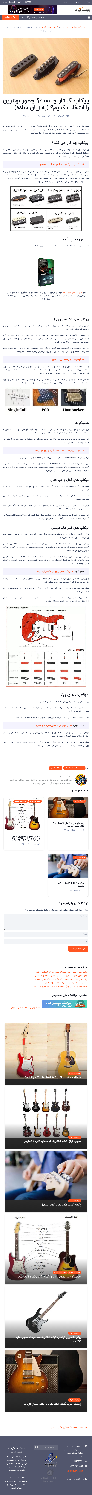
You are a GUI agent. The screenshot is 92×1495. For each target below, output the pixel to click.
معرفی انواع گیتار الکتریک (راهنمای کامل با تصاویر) (52, 1141)
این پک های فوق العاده (72, 292)
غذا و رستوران (56, 1427)
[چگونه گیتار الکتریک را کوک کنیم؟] (68, 855)
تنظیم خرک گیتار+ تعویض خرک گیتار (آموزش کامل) (66, 983)
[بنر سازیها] (32, 9)
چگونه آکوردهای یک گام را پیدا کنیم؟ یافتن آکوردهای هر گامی (61, 975)
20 (65, 830)
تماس (65, 2)
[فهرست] (89, 17)
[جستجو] (37, 1447)
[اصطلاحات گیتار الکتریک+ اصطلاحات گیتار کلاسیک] (46, 1025)
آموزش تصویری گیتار (50, 27)
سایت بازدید (82, 1427)
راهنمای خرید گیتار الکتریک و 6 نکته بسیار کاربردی (68, 825)
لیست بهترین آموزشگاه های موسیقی (25, 1007)
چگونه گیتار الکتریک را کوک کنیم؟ (70, 885)
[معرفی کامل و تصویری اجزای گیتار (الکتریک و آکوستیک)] (24, 799)
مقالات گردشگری (70, 1427)
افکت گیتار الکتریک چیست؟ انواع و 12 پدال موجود (61, 164)
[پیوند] (22, 17)
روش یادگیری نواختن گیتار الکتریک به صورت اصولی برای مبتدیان (48, 1338)
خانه (84, 27)
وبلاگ (88, 2)
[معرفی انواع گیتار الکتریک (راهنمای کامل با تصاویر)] (46, 1088)
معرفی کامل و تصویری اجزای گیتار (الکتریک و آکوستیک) (26, 838)
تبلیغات (77, 2)
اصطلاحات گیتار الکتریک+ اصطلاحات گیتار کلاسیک (52, 1077)
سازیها (25, 1481)
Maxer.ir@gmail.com (74, 1471)
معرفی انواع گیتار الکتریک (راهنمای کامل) (54, 725)
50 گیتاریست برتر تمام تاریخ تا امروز (68, 359)
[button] (28, 17)
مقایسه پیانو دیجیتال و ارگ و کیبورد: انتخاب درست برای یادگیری (60, 986)
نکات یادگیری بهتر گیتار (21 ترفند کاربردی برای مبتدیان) (59, 450)
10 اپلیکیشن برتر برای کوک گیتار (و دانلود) (55, 571)
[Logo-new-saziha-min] (82, 9)
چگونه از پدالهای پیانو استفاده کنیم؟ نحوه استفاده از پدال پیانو (61, 979)
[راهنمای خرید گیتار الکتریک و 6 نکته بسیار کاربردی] (68, 799)
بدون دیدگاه (26, 116)
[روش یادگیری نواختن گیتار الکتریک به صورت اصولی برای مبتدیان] (46, 1288)
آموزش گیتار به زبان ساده (70, 27)
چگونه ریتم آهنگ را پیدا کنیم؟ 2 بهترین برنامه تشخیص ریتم (61, 972)
